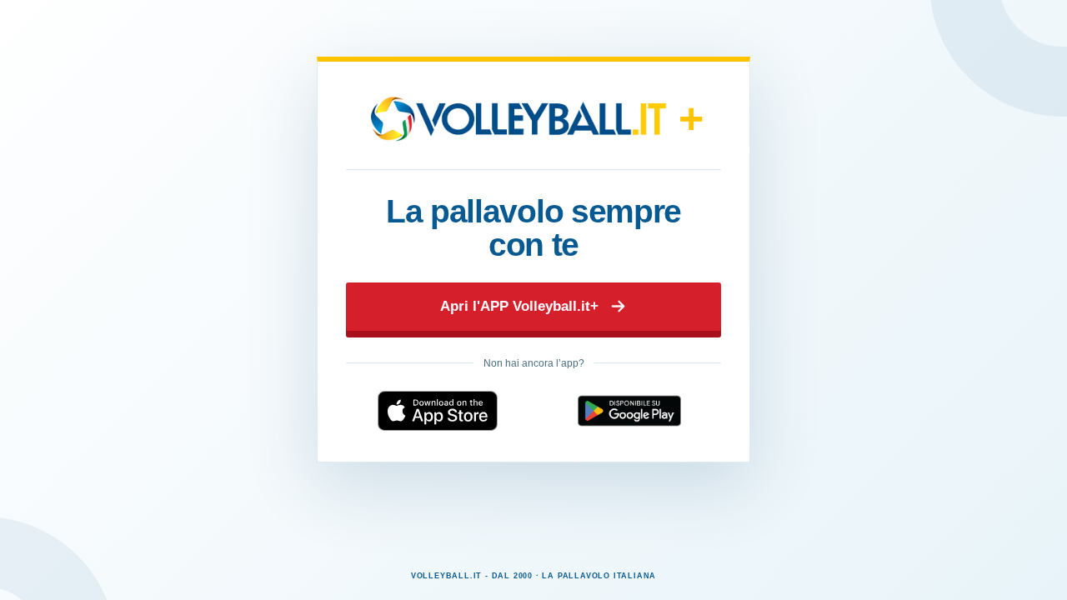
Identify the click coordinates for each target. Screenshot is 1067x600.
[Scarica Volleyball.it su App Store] (437, 411)
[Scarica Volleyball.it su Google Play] (629, 411)
